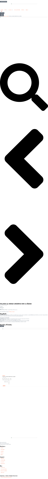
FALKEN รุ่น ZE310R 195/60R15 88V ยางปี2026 (8, 376)
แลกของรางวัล (3, 467)
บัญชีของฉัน (2, 458)
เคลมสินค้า (2, 451)
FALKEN (10, 311)
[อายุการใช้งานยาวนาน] (14, 309)
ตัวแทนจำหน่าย (3, 463)
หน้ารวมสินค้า (3, 449)
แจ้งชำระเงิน (2, 472)
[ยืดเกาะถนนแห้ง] (7, 309)
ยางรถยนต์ (13, 311)
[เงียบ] (10, 380)
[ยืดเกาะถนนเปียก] (2, 309)
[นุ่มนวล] (3, 380)
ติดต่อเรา (2, 454)
